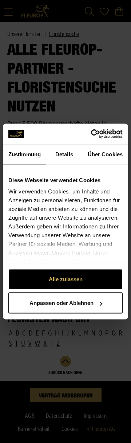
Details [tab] (64, 154)
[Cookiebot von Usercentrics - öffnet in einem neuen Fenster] (92, 134)
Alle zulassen (66, 279)
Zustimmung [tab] (24, 154)
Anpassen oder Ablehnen (61, 303)
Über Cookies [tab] (105, 154)
